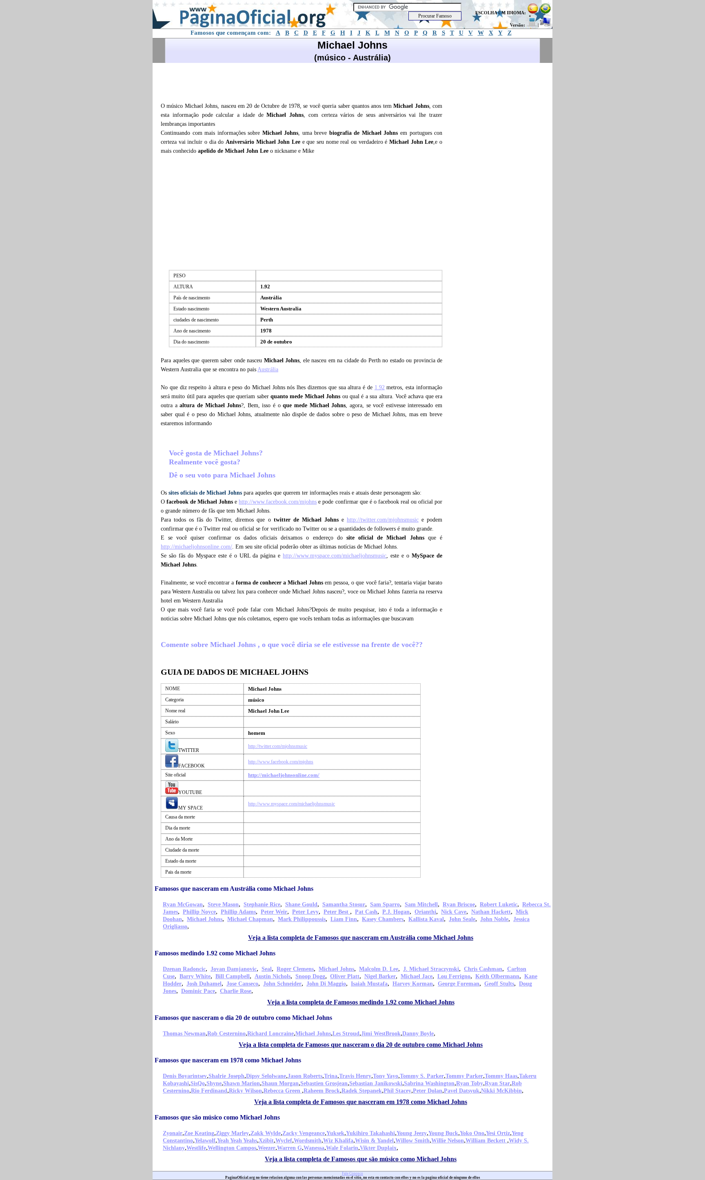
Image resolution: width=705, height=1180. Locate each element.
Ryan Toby (469, 1083)
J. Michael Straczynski (431, 969)
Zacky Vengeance (303, 1133)
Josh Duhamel (204, 984)
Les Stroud (346, 1034)
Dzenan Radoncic (184, 969)
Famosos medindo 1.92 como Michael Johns (215, 953)
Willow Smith (412, 1141)
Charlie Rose (235, 991)
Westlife (196, 1148)
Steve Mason (223, 904)
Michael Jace (416, 976)
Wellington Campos (232, 1148)
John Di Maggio (326, 984)
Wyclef (283, 1141)
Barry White (195, 976)
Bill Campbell (232, 976)
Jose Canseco (242, 984)
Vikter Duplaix (378, 1148)
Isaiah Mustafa (369, 984)
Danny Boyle (418, 1034)
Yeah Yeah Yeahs (237, 1141)
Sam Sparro (385, 904)
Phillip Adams (238, 912)
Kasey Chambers (382, 919)
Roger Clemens (295, 969)
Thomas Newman (184, 1034)
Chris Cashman (483, 969)
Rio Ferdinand (209, 1091)
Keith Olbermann (497, 976)
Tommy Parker (464, 1076)
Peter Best (337, 912)
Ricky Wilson (245, 1091)
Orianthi (425, 912)
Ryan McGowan (183, 904)
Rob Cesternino (226, 1034)
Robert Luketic (498, 904)
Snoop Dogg (310, 976)
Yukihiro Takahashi (370, 1133)
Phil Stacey (397, 1091)
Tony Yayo (385, 1076)
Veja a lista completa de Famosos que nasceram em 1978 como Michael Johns (360, 1101)
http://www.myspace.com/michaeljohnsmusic (334, 556)
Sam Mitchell (421, 904)
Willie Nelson (447, 1141)
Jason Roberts (305, 1076)
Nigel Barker (380, 976)
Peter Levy (305, 912)
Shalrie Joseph (226, 1076)
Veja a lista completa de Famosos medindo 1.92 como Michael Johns (360, 1002)
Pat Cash (366, 912)
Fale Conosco (352, 1173)
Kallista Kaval (426, 919)
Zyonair (172, 1133)
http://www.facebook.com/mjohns (278, 502)
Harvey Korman (412, 984)
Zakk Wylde (266, 1133)
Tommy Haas (501, 1076)
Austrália (267, 369)
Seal (267, 969)
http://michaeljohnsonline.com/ (196, 547)
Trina (330, 1076)
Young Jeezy (412, 1133)
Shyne (214, 1083)
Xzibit (266, 1141)
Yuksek (335, 1133)
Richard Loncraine (270, 1034)
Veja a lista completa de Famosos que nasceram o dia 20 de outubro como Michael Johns (361, 1044)
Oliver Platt (344, 976)
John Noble (494, 919)
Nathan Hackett (491, 912)
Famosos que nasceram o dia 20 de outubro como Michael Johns (243, 1017)
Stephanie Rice (262, 904)
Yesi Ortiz (498, 1133)
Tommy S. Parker (422, 1076)
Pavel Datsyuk (461, 1091)
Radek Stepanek (361, 1091)
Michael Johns (204, 919)
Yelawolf (205, 1141)
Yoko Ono (472, 1133)
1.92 (380, 387)
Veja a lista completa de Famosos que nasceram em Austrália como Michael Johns (360, 937)
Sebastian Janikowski (375, 1083)
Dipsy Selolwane (266, 1076)
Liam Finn (343, 919)
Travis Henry (355, 1076)
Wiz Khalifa (338, 1141)
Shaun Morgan (280, 1083)
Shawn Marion (241, 1083)
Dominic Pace (198, 991)
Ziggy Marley (232, 1133)
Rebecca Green (283, 1091)
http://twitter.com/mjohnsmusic (383, 520)
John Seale (462, 919)
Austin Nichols (272, 976)
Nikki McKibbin (501, 1091)
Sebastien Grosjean (324, 1083)
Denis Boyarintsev (185, 1076)
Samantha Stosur (343, 904)
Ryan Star (497, 1083)
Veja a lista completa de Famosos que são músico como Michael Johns (361, 1158)
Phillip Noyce (199, 912)
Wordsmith (307, 1141)
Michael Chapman (250, 919)
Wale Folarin (342, 1148)
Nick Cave (453, 912)
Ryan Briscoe (459, 904)
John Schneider (282, 984)
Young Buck (443, 1133)
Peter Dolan (427, 1091)
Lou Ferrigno (453, 976)
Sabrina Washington (429, 1083)
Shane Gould (301, 904)
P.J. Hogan (396, 912)
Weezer (266, 1148)
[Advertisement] (305, 81)
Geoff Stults (499, 984)
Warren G (289, 1148)
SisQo (198, 1083)
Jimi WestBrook (381, 1034)
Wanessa (314, 1148)
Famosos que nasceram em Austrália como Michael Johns (234, 888)
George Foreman (458, 984)
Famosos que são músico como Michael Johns (217, 1117)
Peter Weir (274, 912)
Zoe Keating (199, 1133)
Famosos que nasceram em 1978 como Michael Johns (228, 1060)
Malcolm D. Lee (378, 969)
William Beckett (486, 1141)
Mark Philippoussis (302, 919)
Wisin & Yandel (374, 1141)
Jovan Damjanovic (234, 969)
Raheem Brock (322, 1091)
